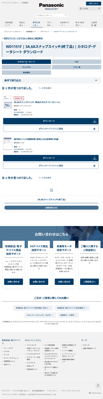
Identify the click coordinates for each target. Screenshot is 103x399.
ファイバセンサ (31, 345)
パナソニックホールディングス (70, 391)
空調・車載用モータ (89, 348)
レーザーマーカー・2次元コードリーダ (68, 355)
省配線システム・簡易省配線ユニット (51, 349)
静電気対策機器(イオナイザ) (69, 346)
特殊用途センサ (32, 369)
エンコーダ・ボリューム (11, 358)
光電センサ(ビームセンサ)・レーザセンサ (33, 349)
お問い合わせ (93, 3)
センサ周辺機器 (50, 345)
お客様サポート (64, 24)
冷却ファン (7, 364)
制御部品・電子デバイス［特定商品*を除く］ (32, 308)
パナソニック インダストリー (12, 32)
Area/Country (96, 393)
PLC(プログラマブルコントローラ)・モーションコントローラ (51, 356)
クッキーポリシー (52, 391)
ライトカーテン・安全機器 (33, 358)
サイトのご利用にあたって (21, 391)
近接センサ (30, 366)
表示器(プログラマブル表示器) (51, 363)
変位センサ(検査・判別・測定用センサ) (51, 374)
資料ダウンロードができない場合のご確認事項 (23, 38)
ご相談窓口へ (89, 281)
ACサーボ (86, 345)
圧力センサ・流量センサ (51, 368)
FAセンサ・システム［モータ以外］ (39, 315)
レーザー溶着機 (67, 351)
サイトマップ (6, 391)
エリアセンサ (31, 363)
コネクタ (6, 351)
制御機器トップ (9, 24)
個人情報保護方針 (38, 391)
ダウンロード (36, 24)
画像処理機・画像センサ (68, 360)
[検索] (66, 15)
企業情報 (94, 24)
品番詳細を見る (51, 208)
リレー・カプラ (8, 348)
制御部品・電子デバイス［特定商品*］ (71, 308)
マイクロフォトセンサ (33, 354)
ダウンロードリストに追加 (68, 128)
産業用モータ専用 (67, 315)
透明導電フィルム (9, 361)
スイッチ (6, 355)
